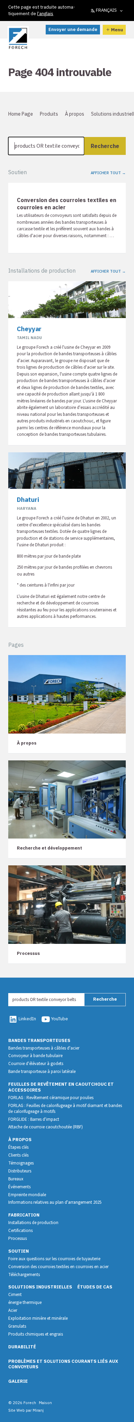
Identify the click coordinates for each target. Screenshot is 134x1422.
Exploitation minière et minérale (38, 1318)
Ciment (15, 1295)
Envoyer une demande (72, 29)
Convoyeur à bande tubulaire (35, 1056)
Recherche (105, 146)
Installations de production (33, 1223)
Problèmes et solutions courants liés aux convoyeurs (63, 1364)
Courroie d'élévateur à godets (35, 1064)
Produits (49, 114)
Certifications (20, 1231)
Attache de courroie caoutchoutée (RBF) (45, 1127)
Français (106, 10)
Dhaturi (28, 499)
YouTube (59, 1019)
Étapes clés (18, 1147)
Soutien (18, 1251)
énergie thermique (25, 1302)
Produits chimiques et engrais (35, 1334)
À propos (74, 114)
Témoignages (21, 1163)
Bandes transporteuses (39, 1040)
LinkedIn (27, 1019)
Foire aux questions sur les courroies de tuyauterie (54, 1259)
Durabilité (22, 1347)
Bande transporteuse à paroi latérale (42, 1071)
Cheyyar (29, 329)
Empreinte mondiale (27, 1195)
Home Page (20, 114)
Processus (17, 1238)
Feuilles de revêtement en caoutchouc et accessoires (61, 1087)
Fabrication (24, 1215)
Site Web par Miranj (26, 1410)
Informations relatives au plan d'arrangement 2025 (54, 1202)
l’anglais (45, 14)
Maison (45, 1402)
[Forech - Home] (18, 38)
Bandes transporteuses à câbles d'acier (43, 1048)
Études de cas (94, 1287)
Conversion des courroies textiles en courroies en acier (58, 1267)
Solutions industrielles (40, 1287)
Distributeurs (19, 1171)
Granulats (17, 1326)
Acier (12, 1310)
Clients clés (18, 1155)
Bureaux (15, 1179)
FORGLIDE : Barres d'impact (33, 1119)
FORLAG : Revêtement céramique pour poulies (50, 1098)
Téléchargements (24, 1275)
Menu (117, 30)
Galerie (18, 1381)
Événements (19, 1187)
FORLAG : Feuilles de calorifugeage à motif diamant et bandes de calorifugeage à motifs (65, 1109)
